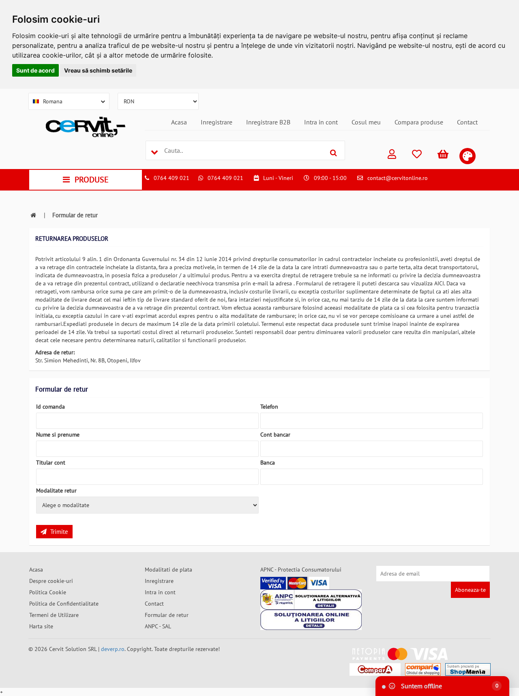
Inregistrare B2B (268, 122)
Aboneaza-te (470, 589)
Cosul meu (366, 122)
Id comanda (50, 406)
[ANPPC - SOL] (311, 620)
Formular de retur (167, 615)
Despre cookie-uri (51, 581)
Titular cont (50, 462)
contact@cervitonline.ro (397, 178)
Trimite (58, 531)
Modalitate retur (56, 490)
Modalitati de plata (168, 569)
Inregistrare (216, 122)
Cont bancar (275, 434)
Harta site (41, 626)
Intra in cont (321, 122)
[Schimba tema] (467, 156)
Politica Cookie (47, 592)
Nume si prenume (57, 434)
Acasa (179, 122)
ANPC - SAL (158, 626)
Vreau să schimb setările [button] (98, 70)
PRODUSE (92, 179)
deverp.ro (112, 649)
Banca (267, 462)
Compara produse (419, 122)
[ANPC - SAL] (311, 599)
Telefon (269, 406)
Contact (467, 122)
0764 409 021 (171, 178)
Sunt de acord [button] (35, 70)
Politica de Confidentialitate (64, 603)
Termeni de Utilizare (54, 615)
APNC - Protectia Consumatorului (300, 569)
